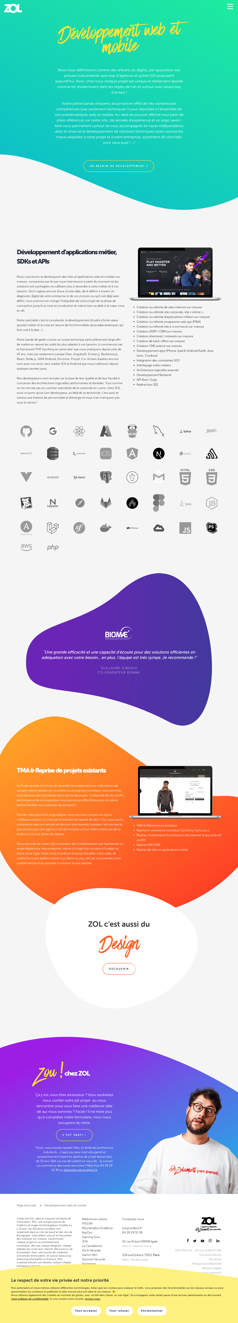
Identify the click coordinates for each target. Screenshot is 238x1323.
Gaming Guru (91, 1237)
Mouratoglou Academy (97, 1228)
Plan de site (215, 1259)
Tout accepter (86, 1310)
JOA (85, 1241)
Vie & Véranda (91, 1250)
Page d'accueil (26, 1205)
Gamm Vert (89, 1255)
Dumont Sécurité (93, 1259)
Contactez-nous (133, 1219)
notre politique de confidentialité (30, 1298)
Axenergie (89, 1264)
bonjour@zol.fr (132, 1228)
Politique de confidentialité (206, 1263)
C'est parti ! (74, 1135)
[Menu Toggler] (230, 6)
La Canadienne (92, 1246)
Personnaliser (152, 1310)
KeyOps (87, 1232)
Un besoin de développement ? (119, 166)
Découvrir (119, 969)
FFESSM (87, 1223)
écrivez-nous (92, 1298)
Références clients (94, 1219)
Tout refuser (119, 1310)
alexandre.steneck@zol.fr (80, 1170)
